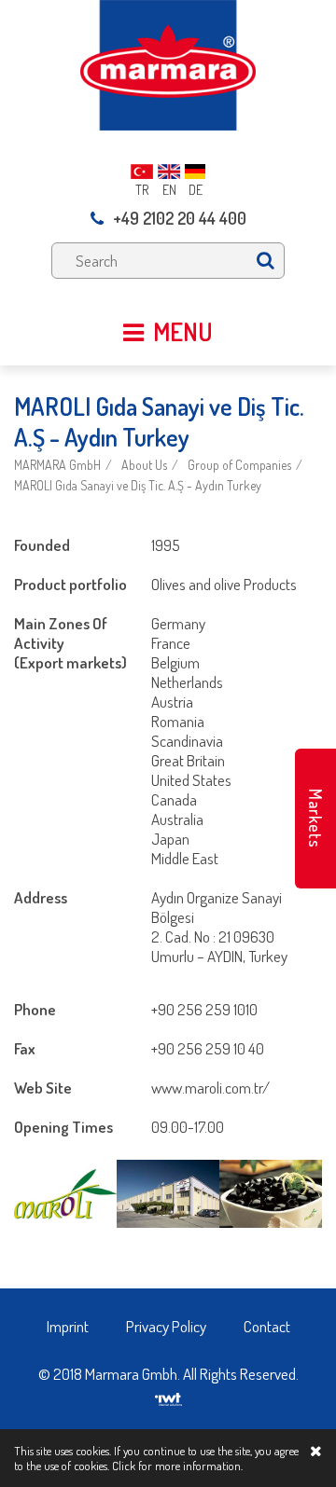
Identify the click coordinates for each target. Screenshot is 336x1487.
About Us (144, 465)
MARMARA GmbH (57, 465)
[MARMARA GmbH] (167, 63)
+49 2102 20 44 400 (179, 218)
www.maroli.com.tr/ (210, 1087)
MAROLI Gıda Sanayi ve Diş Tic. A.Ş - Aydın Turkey (137, 485)
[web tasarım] (168, 1393)
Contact (267, 1326)
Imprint (68, 1326)
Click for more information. (177, 1465)
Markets (315, 818)
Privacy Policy (166, 1326)
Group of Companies (239, 465)
